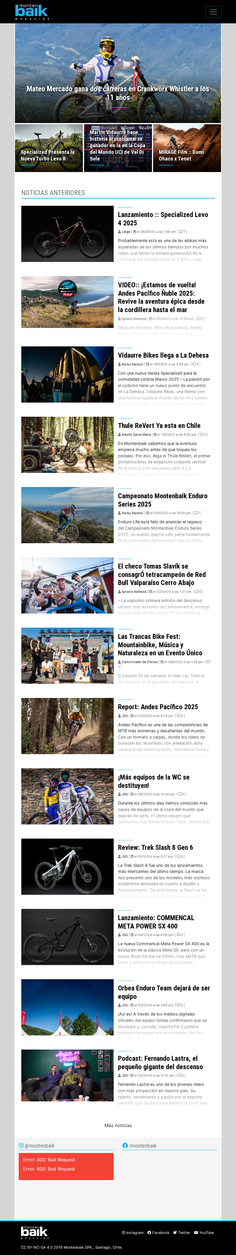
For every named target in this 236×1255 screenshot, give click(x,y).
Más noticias (118, 1125)
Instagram (134, 1233)
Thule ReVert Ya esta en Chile (159, 426)
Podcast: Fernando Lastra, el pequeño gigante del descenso (160, 1062)
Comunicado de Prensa (140, 662)
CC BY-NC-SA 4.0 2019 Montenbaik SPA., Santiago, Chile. (72, 1247)
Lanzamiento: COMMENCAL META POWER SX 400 (156, 922)
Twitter (183, 1233)
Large (126, 232)
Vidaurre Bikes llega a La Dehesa (163, 355)
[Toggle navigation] (213, 12)
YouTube (206, 1233)
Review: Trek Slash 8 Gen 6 (155, 847)
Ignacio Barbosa (134, 319)
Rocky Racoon (132, 364)
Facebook (160, 1233)
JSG (125, 716)
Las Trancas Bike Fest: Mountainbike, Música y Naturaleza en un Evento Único (160, 645)
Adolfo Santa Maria (136, 435)
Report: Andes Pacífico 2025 (158, 707)
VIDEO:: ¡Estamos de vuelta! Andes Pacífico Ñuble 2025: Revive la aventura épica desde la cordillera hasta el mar (161, 297)
